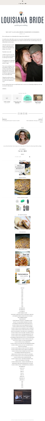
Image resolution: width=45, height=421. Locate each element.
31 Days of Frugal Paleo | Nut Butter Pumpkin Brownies (22, 343)
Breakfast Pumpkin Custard (22, 249)
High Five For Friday (22, 346)
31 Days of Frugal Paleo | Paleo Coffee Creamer (22, 326)
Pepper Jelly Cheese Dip (22, 266)
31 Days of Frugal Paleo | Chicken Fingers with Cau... (22, 334)
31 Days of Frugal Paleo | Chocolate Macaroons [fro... (22, 355)
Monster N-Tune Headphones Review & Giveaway (22, 363)
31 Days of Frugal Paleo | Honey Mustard (22, 357)
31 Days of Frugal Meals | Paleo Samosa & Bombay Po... (22, 349)
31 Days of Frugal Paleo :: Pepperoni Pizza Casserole (22, 364)
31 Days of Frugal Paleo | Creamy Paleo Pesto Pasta (22, 351)
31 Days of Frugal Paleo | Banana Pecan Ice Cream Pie (22, 328)
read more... (4, 88)
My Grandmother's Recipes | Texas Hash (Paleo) (22, 323)
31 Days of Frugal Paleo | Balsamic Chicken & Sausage (22, 332)
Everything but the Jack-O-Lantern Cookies (22, 320)
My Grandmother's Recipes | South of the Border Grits (22, 337)
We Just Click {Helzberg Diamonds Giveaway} (22, 322)
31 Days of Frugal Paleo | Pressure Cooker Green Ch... (22, 335)
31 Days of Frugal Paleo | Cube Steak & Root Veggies (22, 329)
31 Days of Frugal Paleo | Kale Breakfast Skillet (22, 325)
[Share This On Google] (26, 114)
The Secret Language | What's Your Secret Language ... (22, 314)
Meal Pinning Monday (22, 317)
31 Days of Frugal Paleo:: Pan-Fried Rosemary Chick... (22, 358)
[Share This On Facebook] (19, 114)
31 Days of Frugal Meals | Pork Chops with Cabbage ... (22, 348)
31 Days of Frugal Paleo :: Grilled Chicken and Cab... (22, 361)
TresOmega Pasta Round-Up (22, 284)
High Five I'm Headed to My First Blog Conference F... (22, 331)
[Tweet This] (21, 114)
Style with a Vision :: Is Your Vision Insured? (22, 340)
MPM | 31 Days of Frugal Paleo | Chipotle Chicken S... (22, 354)
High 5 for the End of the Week (22, 360)
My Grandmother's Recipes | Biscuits (22, 352)
